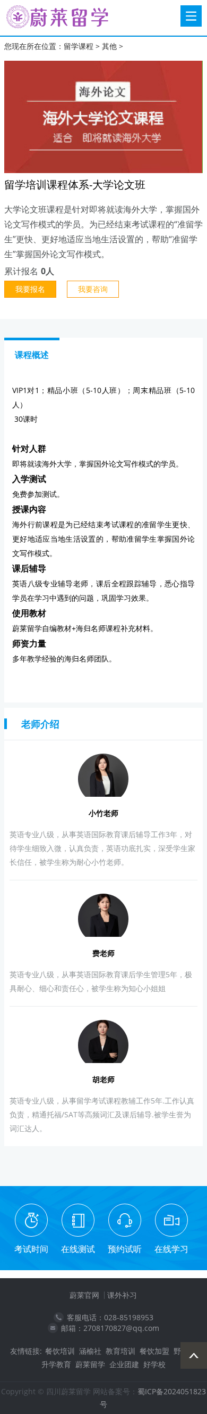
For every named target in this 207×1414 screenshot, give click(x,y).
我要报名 (30, 289)
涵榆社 (90, 1351)
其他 (109, 46)
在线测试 (78, 1249)
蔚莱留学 (90, 1364)
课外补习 (122, 1295)
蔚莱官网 (84, 1295)
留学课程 (78, 46)
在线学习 (171, 1249)
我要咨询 (93, 289)
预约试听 (125, 1249)
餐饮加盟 (154, 1351)
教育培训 (120, 1351)
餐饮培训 (60, 1351)
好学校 (154, 1364)
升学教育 (56, 1364)
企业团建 (124, 1364)
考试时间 (31, 1249)
